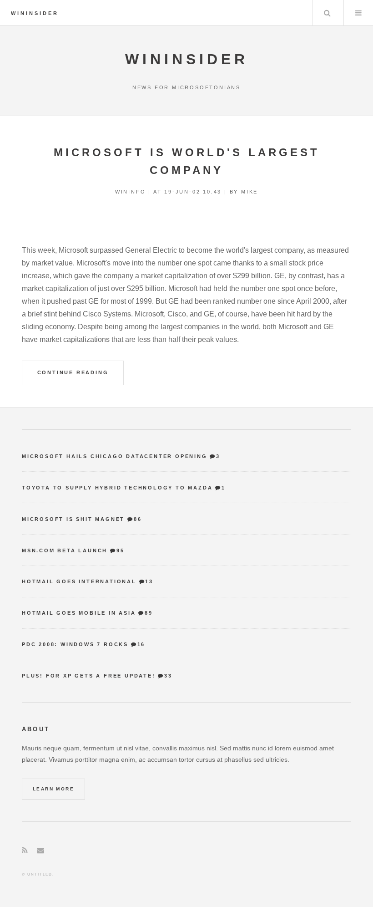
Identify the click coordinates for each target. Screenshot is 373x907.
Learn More (53, 788)
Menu (358, 12)
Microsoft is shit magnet (73, 519)
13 (149, 581)
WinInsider (35, 13)
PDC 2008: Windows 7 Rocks (75, 644)
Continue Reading (73, 372)
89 (148, 613)
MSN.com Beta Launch (64, 550)
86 (137, 519)
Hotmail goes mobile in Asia (79, 613)
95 (120, 550)
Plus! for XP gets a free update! (89, 675)
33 (168, 675)
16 (141, 644)
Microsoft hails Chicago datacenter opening (114, 456)
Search (327, 12)
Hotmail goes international (79, 581)
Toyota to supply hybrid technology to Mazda (117, 487)
